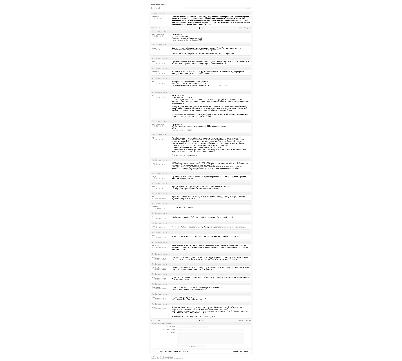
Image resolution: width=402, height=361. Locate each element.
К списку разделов (244, 28)
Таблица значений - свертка (182, 130)
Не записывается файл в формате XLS (187, 40)
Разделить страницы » (241, 351)
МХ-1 (174, 128)
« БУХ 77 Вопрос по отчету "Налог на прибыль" (170, 351)
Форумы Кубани (168, 357)
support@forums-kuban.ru (175, 358)
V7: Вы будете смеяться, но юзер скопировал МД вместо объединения (199, 126)
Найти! (248, 8)
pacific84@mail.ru (205, 269)
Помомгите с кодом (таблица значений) (187, 38)
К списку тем (155, 28)
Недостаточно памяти (180, 36)
